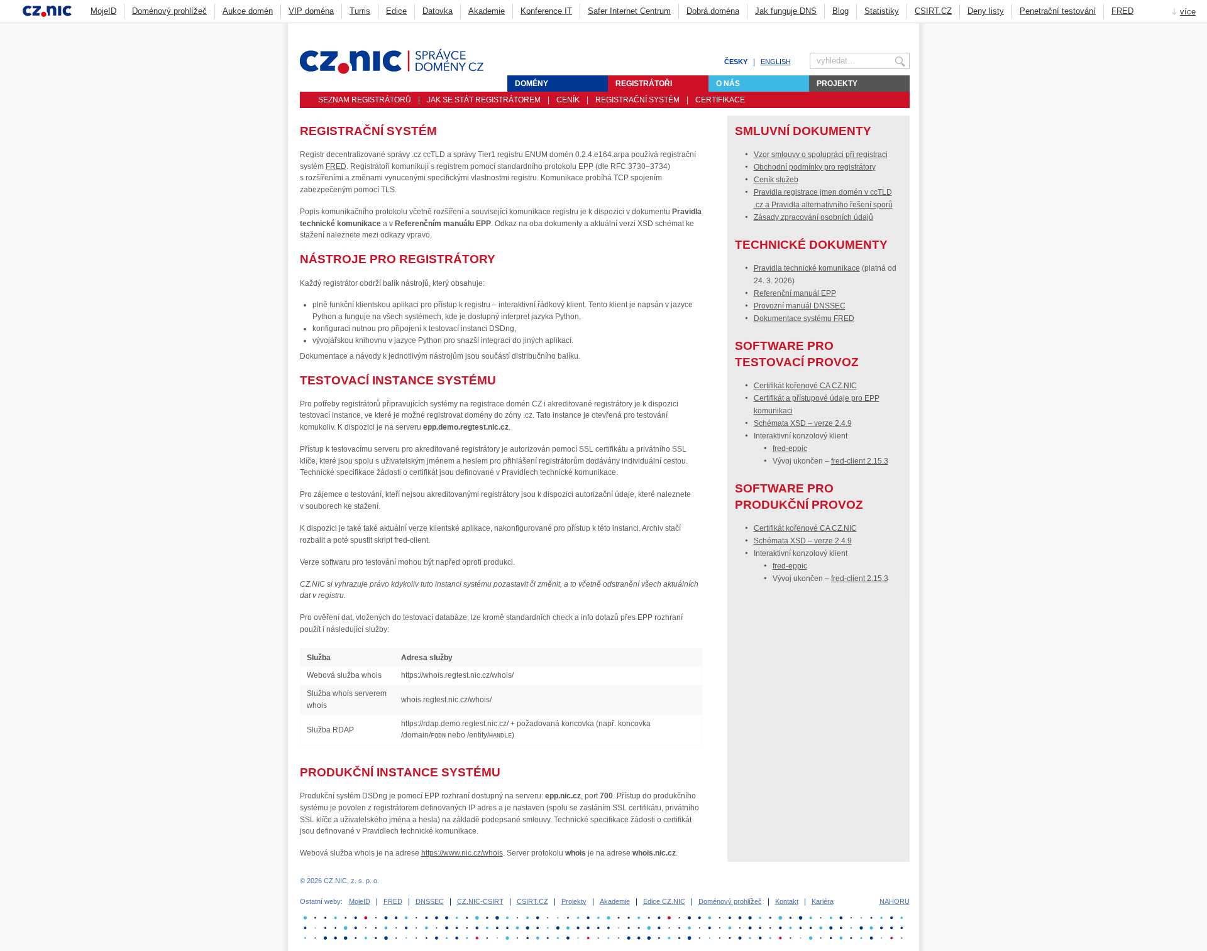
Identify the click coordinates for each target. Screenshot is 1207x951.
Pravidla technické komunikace (807, 268)
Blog (840, 11)
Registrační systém (637, 99)
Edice (396, 11)
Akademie (486, 11)
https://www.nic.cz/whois (462, 853)
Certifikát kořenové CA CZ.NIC (805, 385)
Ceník (568, 99)
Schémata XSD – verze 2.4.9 (803, 423)
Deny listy (985, 11)
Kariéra (823, 901)
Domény (531, 83)
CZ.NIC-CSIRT (480, 901)
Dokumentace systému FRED (804, 318)
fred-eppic (790, 448)
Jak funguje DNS (786, 11)
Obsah (873, 29)
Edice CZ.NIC (664, 901)
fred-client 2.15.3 (859, 461)
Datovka (437, 11)
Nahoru (894, 901)
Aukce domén (248, 11)
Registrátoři (643, 83)
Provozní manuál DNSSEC (800, 306)
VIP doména (311, 11)
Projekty (837, 83)
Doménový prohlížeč (169, 11)
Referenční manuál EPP (795, 293)
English (776, 61)
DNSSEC (430, 901)
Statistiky (881, 11)
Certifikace (720, 99)
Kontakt (786, 901)
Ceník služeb (776, 179)
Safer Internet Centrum (629, 11)
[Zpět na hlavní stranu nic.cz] (399, 71)
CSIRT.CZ (933, 11)
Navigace (889, 29)
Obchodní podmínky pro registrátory (815, 167)
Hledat (905, 29)
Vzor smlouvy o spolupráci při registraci (821, 154)
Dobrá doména (712, 11)
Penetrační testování (1058, 11)
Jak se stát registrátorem (484, 99)
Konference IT (546, 11)
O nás (728, 83)
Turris (360, 11)
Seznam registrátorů (364, 99)
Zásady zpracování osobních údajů (813, 217)
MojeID (103, 11)
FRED (1122, 11)
